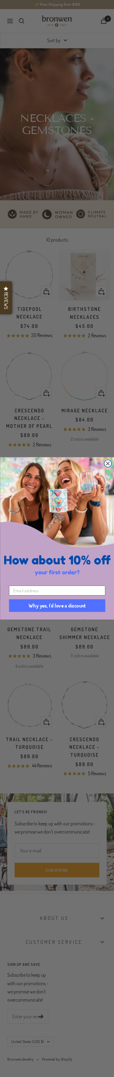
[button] (6, 297)
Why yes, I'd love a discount (56, 606)
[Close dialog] (108, 463)
